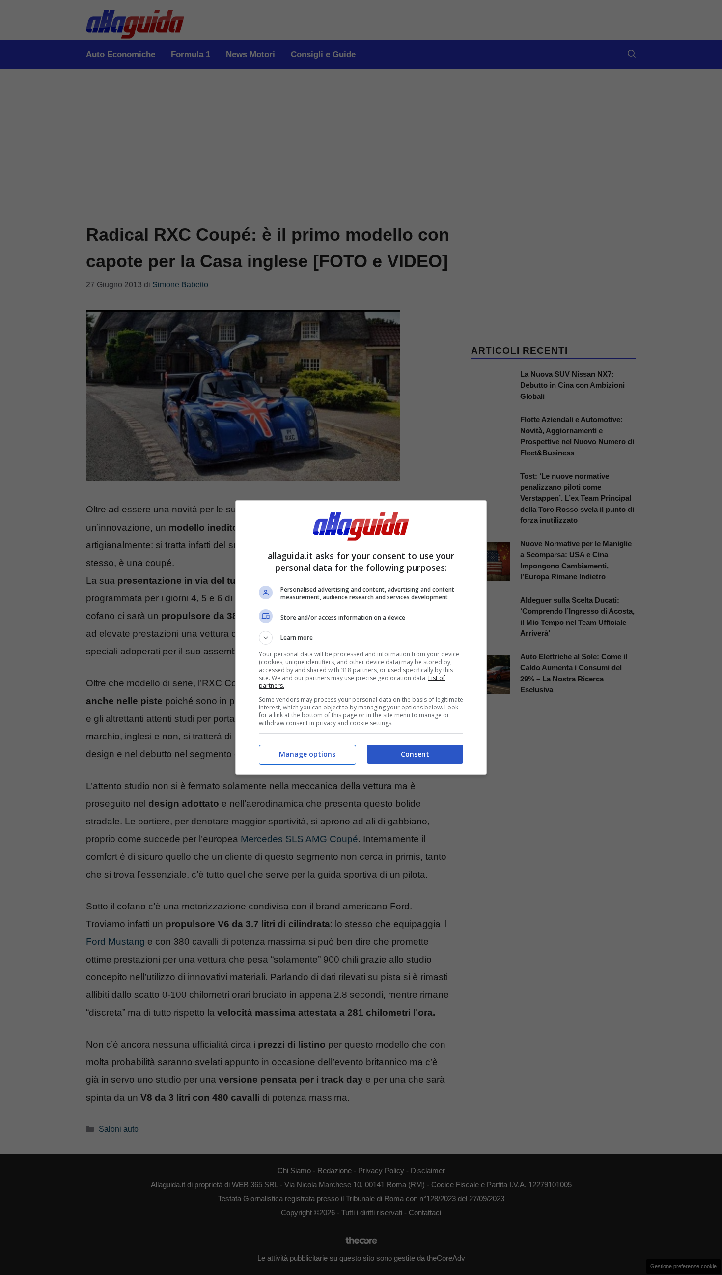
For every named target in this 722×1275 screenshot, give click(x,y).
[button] (361, 638)
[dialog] (361, 637)
